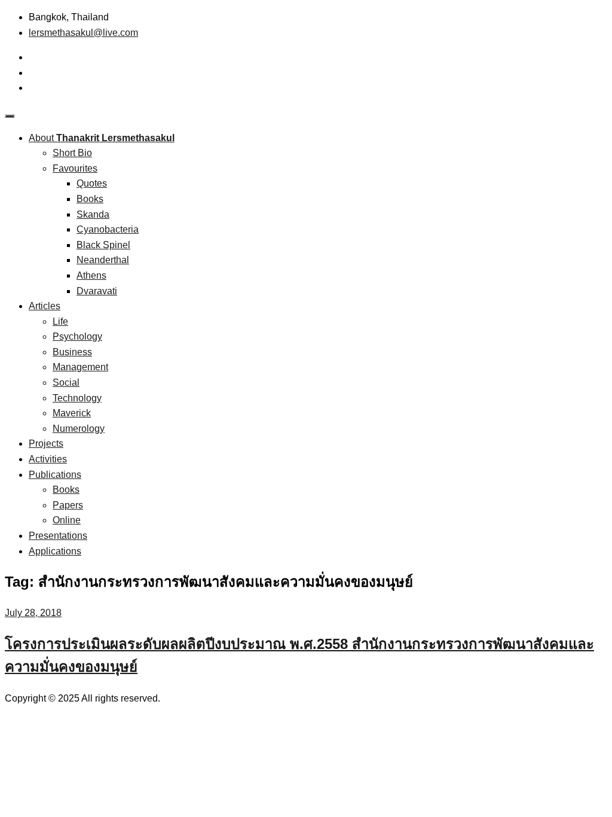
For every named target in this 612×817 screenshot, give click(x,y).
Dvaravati (96, 291)
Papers (68, 505)
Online (67, 520)
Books (89, 199)
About (102, 138)
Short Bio (72, 153)
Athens (91, 275)
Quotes (91, 183)
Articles (44, 306)
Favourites (75, 168)
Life (60, 321)
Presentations (58, 536)
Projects (46, 443)
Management (80, 367)
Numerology (79, 428)
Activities (48, 459)
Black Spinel (103, 245)
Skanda (92, 214)
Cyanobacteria (107, 229)
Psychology (77, 336)
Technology (77, 398)
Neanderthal (102, 260)
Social (66, 382)
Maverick (72, 413)
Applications (55, 551)
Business (72, 352)
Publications (55, 475)
